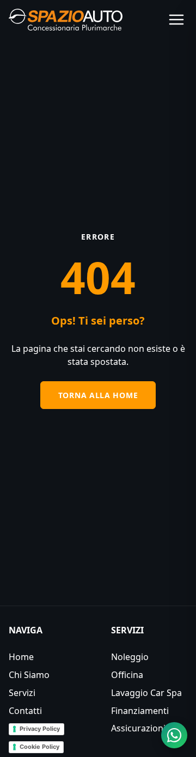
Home (21, 657)
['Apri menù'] (176, 19)
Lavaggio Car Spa (146, 693)
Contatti (25, 711)
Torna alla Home (98, 395)
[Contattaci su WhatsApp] (174, 735)
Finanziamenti (140, 711)
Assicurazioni (138, 728)
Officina (127, 675)
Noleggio (130, 657)
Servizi (22, 693)
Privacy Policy (40, 728)
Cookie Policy (39, 746)
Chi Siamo (29, 675)
